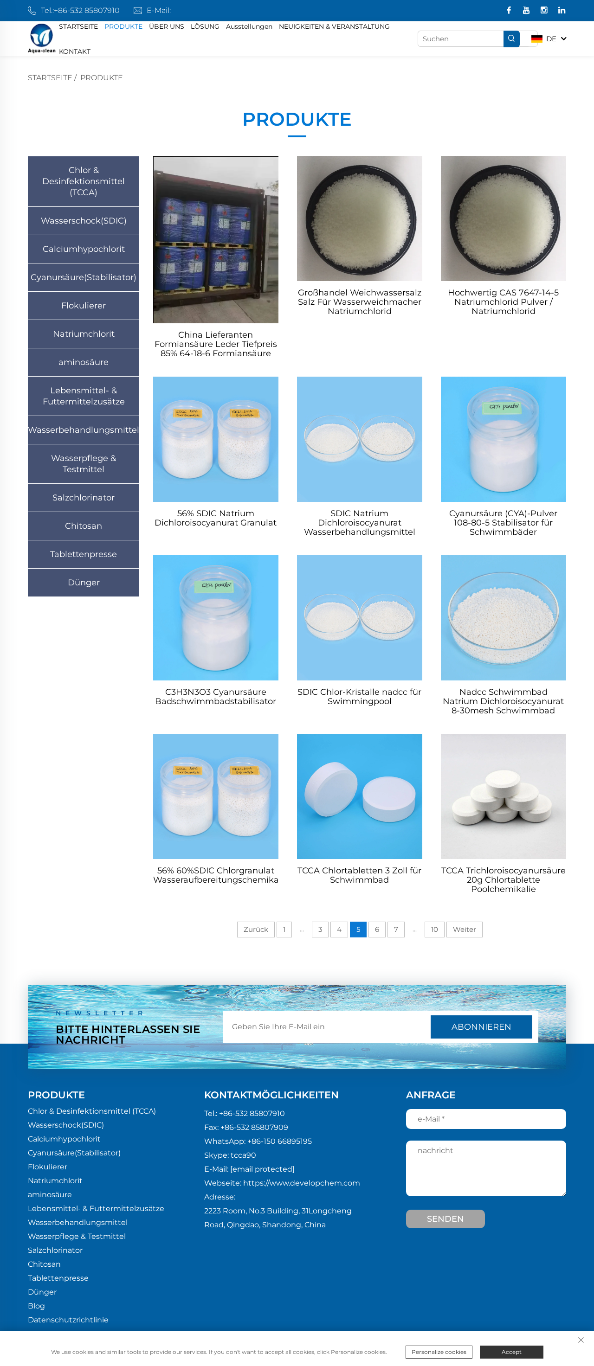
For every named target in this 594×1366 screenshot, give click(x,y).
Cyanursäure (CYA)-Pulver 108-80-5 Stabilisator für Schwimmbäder (503, 523)
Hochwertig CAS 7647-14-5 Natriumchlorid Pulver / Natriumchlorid (503, 302)
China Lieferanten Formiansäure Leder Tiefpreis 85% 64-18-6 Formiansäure (216, 344)
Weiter (464, 929)
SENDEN (445, 1219)
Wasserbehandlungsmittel (83, 430)
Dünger (84, 582)
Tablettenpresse (83, 554)
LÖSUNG (205, 26)
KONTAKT (74, 51)
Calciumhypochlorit (84, 249)
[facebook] (509, 10)
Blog (36, 1306)
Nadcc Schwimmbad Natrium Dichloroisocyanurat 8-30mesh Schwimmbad (503, 701)
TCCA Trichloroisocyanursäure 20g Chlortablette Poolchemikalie (503, 880)
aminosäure (83, 362)
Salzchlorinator (83, 498)
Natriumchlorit (84, 334)
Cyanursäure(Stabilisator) (83, 277)
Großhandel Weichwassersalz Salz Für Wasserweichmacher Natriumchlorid (359, 302)
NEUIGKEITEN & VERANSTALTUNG (334, 26)
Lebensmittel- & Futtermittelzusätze (84, 396)
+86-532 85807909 (254, 1127)
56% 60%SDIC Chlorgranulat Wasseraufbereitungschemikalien (215, 875)
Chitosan (83, 526)
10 (434, 929)
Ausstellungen (249, 26)
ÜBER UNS (166, 26)
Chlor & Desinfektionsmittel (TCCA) (83, 181)
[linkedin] (561, 10)
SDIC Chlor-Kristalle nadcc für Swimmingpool (359, 696)
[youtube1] (527, 10)
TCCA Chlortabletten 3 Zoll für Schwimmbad (359, 875)
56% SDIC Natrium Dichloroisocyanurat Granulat (216, 518)
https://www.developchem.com (301, 1183)
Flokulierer (83, 306)
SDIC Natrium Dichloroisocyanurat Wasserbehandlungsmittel (359, 523)
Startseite (50, 77)
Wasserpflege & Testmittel (83, 464)
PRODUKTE (123, 26)
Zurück (256, 929)
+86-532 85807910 (87, 10)
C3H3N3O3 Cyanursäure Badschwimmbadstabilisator (215, 696)
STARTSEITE (78, 26)
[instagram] (545, 10)
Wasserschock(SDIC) (84, 221)
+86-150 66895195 (279, 1141)
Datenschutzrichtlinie (68, 1319)
